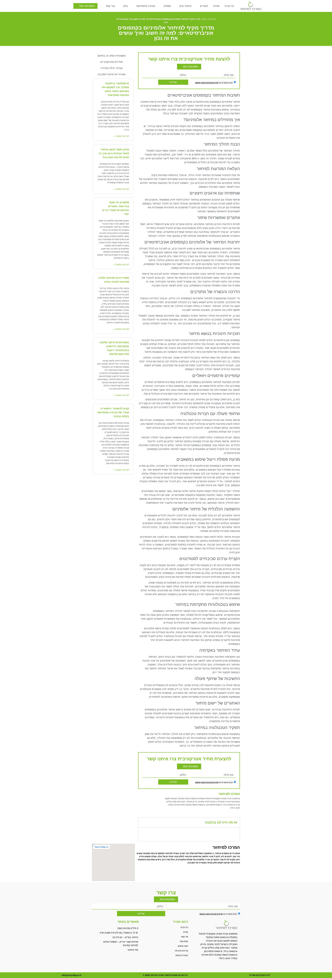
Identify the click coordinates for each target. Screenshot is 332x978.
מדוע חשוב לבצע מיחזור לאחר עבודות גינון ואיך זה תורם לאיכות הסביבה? (114, 153)
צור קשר (110, 6)
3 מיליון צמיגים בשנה (127, 928)
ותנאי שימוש (200, 83)
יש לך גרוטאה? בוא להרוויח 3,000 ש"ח (119, 932)
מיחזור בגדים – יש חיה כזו (125, 937)
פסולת (167, 6)
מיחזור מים (185, 6)
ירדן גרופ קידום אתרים (259, 975)
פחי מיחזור (132, 950)
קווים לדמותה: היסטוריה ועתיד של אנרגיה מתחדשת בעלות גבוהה (113, 412)
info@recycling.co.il (71, 975)
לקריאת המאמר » (121, 136)
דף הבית (229, 6)
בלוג (125, 6)
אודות (216, 6)
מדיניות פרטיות (211, 83)
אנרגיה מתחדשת (145, 6)
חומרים (204, 6)
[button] (142, 822)
